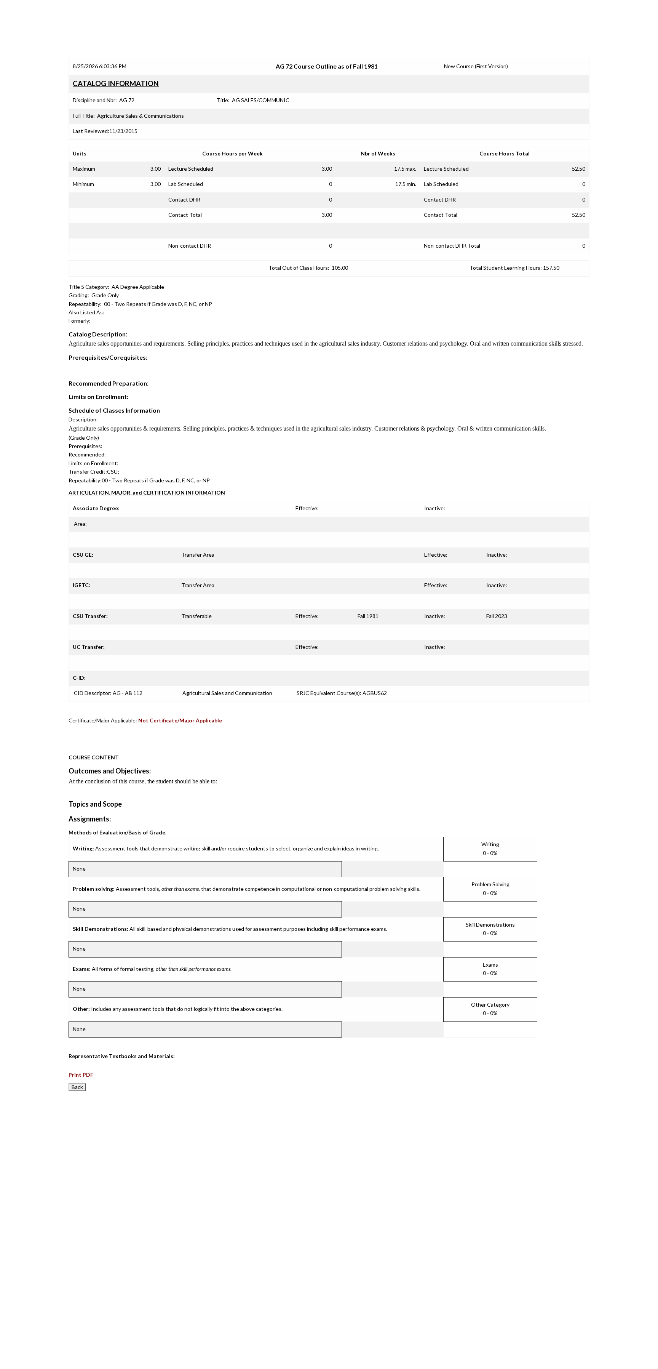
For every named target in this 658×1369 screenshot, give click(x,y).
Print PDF (81, 1074)
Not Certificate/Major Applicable (180, 720)
